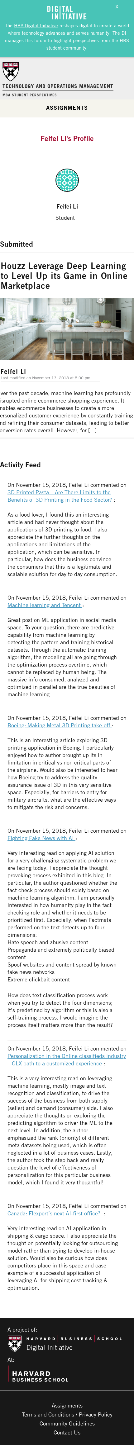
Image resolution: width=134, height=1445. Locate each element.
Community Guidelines (67, 1423)
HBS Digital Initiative (36, 25)
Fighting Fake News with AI (41, 838)
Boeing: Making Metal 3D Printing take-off (59, 725)
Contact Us (67, 1432)
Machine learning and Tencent (44, 604)
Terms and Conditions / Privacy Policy (67, 1414)
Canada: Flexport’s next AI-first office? (55, 1213)
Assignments (67, 107)
